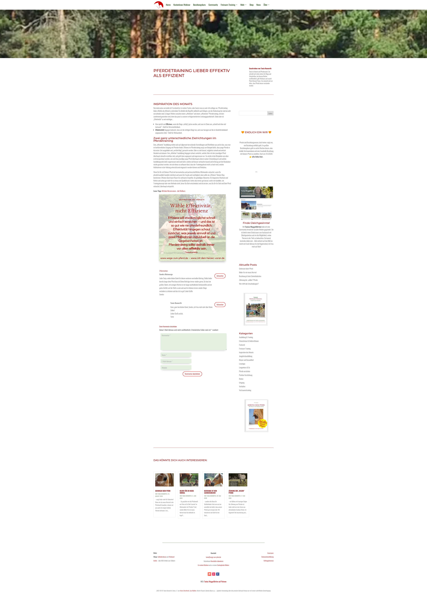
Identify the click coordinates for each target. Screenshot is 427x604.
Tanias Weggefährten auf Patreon (215, 581)
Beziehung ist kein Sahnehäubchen (250, 276)
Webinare (171, 557)
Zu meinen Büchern (203, 565)
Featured (242, 344)
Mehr (242, 5)
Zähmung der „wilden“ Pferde (248, 280)
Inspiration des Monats (246, 352)
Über (265, 5)
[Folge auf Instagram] (213, 574)
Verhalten (242, 386)
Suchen (270, 113)
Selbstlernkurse (162, 557)
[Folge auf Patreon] (209, 574)
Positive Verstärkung (245, 375)
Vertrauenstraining (245, 390)
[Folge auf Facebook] (217, 574)
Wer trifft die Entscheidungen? (249, 283)
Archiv (155, 560)
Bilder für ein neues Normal (247, 272)
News (258, 5)
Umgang (241, 382)
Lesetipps (242, 363)
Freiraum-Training (228, 5)
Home (168, 5)
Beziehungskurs (199, 5)
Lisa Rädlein (193, 590)
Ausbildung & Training (246, 337)
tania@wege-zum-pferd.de (213, 557)
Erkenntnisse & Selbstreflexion (249, 341)
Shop (252, 5)
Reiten (241, 378)
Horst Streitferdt (184, 590)
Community (213, 5)
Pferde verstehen (244, 371)
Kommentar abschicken (192, 373)
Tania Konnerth (266, 68)
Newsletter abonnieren (217, 561)
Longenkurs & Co (244, 367)
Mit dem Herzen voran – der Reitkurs (173, 191)
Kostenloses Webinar (181, 5)
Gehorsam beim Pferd (246, 268)
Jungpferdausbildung (245, 356)
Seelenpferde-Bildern (223, 565)
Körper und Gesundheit (246, 360)
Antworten (220, 275)
